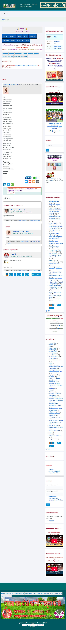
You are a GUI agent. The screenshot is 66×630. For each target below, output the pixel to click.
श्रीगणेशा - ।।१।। (53, 412)
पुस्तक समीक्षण (52, 358)
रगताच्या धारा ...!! (53, 382)
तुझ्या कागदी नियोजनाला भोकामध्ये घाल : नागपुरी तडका (55, 384)
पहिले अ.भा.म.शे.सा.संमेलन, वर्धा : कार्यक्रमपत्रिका (56, 283)
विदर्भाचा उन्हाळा (52, 392)
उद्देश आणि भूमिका (53, 253)
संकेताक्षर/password (52, 491)
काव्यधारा (5, 56)
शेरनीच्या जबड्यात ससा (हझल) (56, 427)
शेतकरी (11, 36)
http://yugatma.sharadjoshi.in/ (33, 625)
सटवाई (51, 432)
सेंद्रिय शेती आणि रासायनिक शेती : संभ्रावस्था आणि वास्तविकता (55, 211)
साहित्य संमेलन (28, 593)
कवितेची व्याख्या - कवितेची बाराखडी (57, 47)
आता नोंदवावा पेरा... (53, 397)
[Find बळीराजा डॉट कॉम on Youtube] (54, 168)
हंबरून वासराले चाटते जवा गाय (55, 275)
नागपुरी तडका (17, 56)
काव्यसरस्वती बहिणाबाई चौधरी (55, 372)
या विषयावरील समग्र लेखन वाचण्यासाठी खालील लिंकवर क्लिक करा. (54, 125)
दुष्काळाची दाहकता (53, 348)
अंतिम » (38, 274)
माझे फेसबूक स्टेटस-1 (54, 201)
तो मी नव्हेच (51, 377)
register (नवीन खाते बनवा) (15, 191)
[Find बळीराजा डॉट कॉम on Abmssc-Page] (52, 164)
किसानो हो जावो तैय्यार (54, 356)
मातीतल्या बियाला (53, 365)
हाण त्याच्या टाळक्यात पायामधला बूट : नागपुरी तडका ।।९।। (56, 421)
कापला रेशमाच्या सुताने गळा (55, 292)
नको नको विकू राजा (53, 425)
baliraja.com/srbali (54, 131)
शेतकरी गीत (32, 36)
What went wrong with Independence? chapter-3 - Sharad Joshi (56, 226)
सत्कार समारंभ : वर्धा (53, 262)
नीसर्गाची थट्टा (52, 353)
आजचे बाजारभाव (9, 593)
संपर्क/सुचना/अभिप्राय (54, 247)
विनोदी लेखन (24, 56)
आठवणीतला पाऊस (53, 355)
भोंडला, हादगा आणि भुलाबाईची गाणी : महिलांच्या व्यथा (55, 237)
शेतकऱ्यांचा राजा (4, 596)
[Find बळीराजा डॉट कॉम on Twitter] (60, 164)
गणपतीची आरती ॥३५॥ (54, 263)
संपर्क (10, 596)
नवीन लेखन (5, 54)
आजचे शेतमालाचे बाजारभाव (55, 220)
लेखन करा (51, 469)
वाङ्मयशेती (36, 54)
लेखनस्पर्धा (30, 54)
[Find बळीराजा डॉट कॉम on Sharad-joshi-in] (49, 164)
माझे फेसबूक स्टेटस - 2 (54, 230)
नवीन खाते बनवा (52, 496)
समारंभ (25, 36)
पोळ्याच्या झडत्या (53, 208)
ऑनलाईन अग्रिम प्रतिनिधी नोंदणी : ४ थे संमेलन (55, 286)
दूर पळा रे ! (51, 345)
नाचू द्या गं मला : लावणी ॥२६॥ (55, 435)
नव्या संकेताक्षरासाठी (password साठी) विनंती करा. (56, 499)
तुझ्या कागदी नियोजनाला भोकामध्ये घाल (54, 414)
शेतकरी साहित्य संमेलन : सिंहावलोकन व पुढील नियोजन (55, 268)
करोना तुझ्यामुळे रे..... (53, 351)
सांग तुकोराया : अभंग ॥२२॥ (55, 417)
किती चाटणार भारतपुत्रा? (54, 299)
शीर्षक (55, 37)
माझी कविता (6, 40)
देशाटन (27, 40)
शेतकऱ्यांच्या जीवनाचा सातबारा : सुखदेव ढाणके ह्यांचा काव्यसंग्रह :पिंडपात (56, 400)
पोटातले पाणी (52, 388)
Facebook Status (19, 593)
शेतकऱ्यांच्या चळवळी (53, 375)
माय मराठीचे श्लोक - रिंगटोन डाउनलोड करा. (55, 251)
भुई (50, 346)
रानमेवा (13, 40)
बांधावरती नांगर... (52, 343)
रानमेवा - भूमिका (52, 223)
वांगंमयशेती (50, 179)
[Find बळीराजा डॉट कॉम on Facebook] (56, 164)
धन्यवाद (8, 227)
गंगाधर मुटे (13, 254)
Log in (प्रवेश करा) (29, 189)
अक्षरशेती (25, 54)
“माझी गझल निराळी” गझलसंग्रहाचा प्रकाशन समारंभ (56, 242)
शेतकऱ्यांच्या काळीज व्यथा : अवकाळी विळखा (55, 394)
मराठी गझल (10, 56)
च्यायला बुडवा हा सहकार (54, 430)
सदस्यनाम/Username (52, 485)
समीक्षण (19, 36)
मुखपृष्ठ (3, 19)
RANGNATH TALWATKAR (10, 84)
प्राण (50, 390)
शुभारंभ (50, 215)
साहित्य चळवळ (18, 54)
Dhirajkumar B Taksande (13, 205)
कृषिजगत (52, 593)
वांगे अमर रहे (20, 40)
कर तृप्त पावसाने (52, 439)
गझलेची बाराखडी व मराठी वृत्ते (55, 289)
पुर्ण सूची (48, 311)
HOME (5, 36)
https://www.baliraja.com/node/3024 (26, 65)
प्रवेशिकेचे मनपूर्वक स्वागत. (11, 250)
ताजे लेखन (11, 54)
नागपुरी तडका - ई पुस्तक (54, 205)
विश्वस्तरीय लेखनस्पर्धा (38, 593)
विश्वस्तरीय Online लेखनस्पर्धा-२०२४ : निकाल (55, 404)
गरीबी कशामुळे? (52, 350)
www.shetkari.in (50, 67)
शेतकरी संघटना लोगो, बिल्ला (55, 272)
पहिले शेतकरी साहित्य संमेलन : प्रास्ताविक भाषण (55, 409)
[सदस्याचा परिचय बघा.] (6, 91)
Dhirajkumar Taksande (18, 210)
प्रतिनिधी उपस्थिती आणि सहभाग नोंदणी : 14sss (54, 472)
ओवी (50, 434)
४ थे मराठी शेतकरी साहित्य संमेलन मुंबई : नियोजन (55, 256)
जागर (50, 363)
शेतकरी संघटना (58, 593)
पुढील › (33, 274)
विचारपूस (51, 260)
